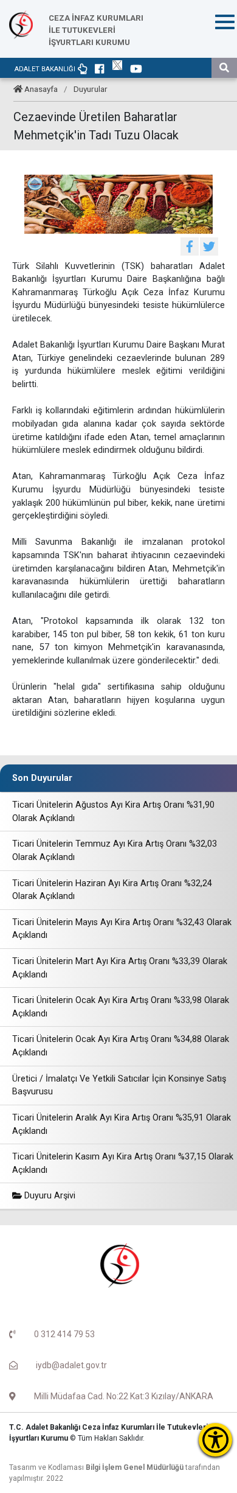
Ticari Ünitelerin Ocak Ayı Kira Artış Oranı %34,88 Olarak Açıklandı (120, 1046)
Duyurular (91, 89)
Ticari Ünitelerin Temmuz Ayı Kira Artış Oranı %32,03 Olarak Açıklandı (114, 850)
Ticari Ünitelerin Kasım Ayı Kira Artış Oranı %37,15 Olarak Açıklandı (122, 1163)
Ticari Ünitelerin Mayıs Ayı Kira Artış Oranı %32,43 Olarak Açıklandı (122, 929)
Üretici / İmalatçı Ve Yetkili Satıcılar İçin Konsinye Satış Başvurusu (119, 1085)
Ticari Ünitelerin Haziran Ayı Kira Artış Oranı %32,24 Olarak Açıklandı (112, 890)
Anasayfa (41, 89)
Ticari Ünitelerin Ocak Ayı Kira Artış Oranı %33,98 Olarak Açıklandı (120, 1007)
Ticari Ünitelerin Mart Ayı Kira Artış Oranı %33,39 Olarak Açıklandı (119, 968)
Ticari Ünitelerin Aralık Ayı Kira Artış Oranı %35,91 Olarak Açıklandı (121, 1124)
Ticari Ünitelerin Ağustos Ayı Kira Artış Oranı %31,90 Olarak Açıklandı (113, 811)
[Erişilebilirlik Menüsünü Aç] (215, 1439)
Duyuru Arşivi (48, 1196)
